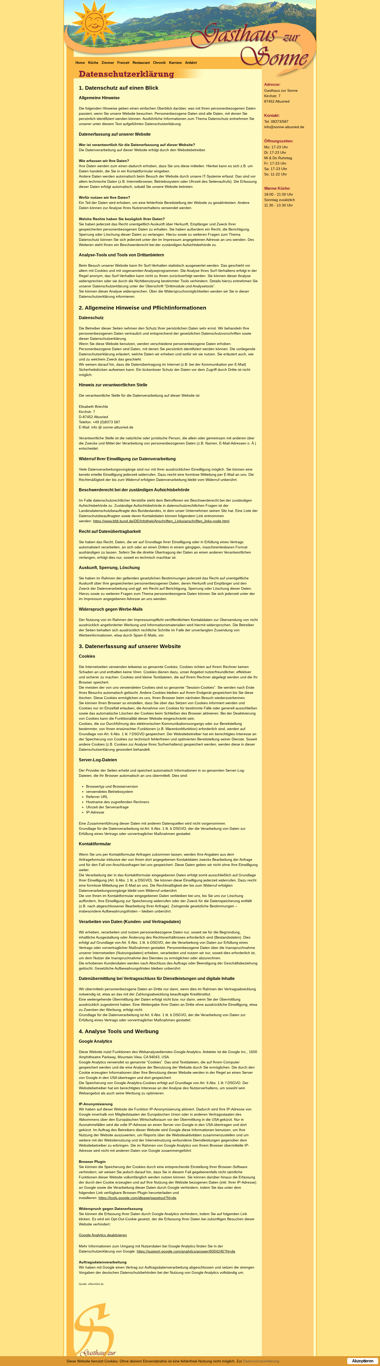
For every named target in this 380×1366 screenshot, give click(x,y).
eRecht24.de (96, 1284)
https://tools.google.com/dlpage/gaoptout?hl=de (137, 1198)
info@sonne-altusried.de (284, 127)
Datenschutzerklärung (261, 1361)
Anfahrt (191, 63)
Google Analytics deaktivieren (103, 1235)
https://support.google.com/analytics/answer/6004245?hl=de (186, 1251)
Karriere (175, 63)
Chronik (159, 63)
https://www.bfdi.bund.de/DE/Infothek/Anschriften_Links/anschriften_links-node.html (161, 521)
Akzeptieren (362, 1361)
